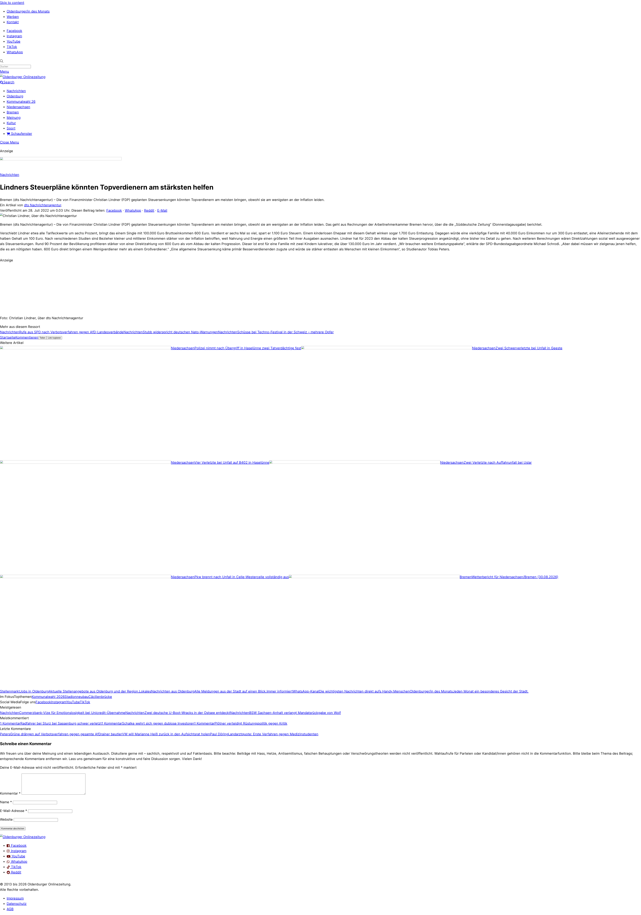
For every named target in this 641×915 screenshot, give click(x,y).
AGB (10, 909)
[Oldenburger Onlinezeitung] (22, 837)
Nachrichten (16, 91)
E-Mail (162, 210)
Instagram (14, 36)
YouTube (13, 41)
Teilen (42, 338)
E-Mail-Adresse (13, 811)
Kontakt (13, 22)
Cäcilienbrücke (100, 697)
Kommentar (10, 793)
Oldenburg (15, 96)
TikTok (12, 47)
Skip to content (12, 3)
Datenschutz (17, 904)
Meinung (14, 118)
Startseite (7, 337)
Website (6, 819)
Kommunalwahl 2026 (48, 697)
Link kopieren (54, 338)
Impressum (15, 898)
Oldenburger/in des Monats (28, 11)
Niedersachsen (18, 107)
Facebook (14, 31)
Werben (13, 17)
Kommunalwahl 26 (21, 102)
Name (6, 802)
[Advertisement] (320, 288)
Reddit (149, 210)
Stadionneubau (76, 697)
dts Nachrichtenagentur (42, 205)
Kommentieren (26, 337)
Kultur (11, 123)
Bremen (13, 112)
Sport (11, 128)
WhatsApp (15, 52)
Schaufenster (21, 134)
